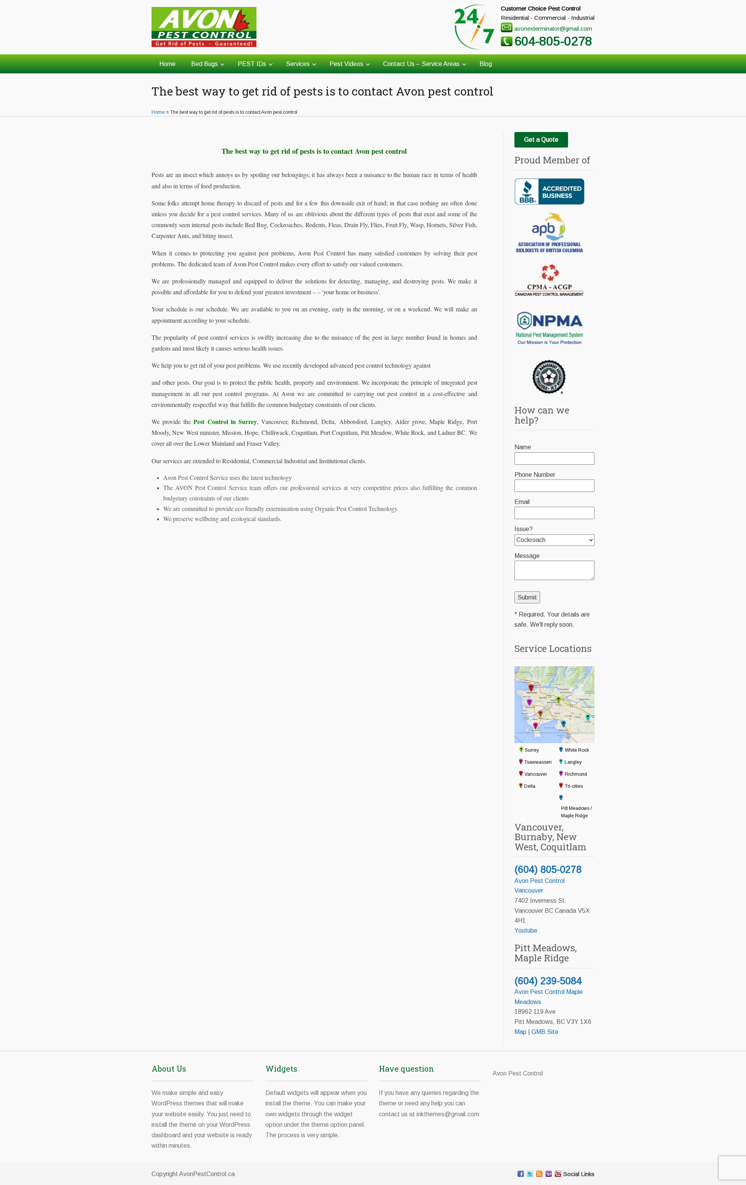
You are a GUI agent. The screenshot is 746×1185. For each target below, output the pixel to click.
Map (520, 1032)
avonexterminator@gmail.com (553, 28)
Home (167, 64)
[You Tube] (558, 1174)
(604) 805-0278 (548, 869)
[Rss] (539, 1174)
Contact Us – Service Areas (421, 64)
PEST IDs (252, 64)
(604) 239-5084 (548, 980)
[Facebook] (521, 1174)
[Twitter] (530, 1174)
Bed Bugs (204, 64)
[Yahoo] (549, 1174)
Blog (485, 64)
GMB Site (545, 1032)
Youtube (525, 930)
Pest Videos (346, 64)
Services (298, 64)
